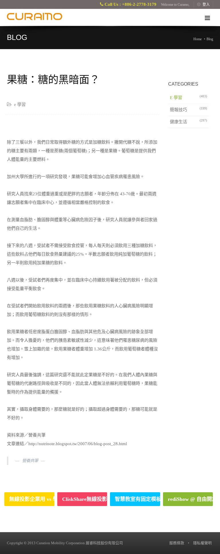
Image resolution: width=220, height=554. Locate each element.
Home (197, 39)
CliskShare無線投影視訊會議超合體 (84, 499)
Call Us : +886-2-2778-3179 (129, 4)
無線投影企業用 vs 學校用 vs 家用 (31, 499)
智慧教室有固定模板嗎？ (137, 499)
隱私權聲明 (202, 543)
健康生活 (188, 121)
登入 (206, 5)
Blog (210, 39)
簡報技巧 (188, 109)
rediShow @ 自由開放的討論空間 (190, 499)
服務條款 (176, 543)
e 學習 (188, 97)
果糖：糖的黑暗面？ (53, 80)
